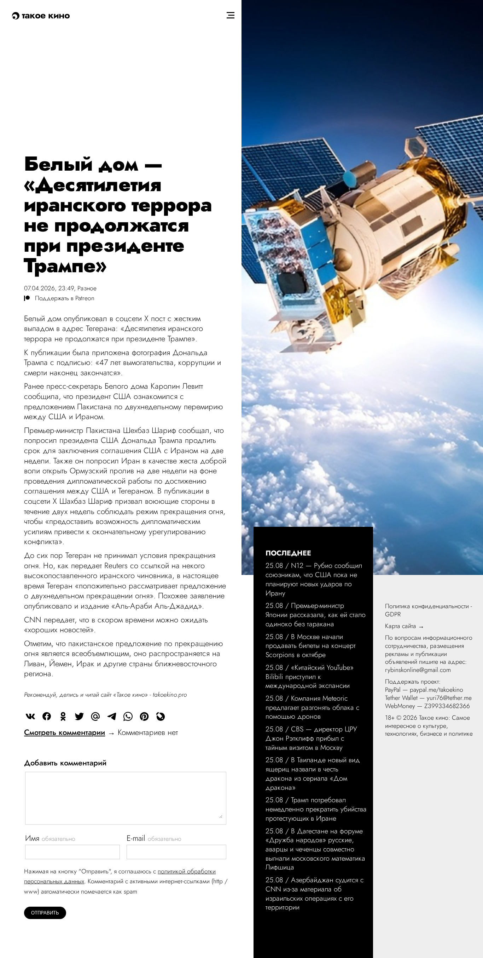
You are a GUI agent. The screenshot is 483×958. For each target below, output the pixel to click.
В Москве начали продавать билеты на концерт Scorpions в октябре (311, 646)
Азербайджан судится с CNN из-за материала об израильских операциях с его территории (314, 893)
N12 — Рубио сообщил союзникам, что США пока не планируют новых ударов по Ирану (314, 579)
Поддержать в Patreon (62, 298)
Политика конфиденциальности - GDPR (428, 610)
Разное (87, 288)
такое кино (44, 15)
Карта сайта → (404, 626)
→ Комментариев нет (101, 732)
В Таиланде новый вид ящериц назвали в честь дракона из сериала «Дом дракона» (313, 773)
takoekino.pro (170, 694)
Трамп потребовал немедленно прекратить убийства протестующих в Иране (316, 809)
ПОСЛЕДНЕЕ (288, 553)
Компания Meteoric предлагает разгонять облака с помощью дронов (312, 707)
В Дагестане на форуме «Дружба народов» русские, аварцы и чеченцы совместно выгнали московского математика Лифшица (315, 849)
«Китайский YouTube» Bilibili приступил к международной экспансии (310, 676)
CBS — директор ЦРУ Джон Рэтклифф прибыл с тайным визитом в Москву (311, 738)
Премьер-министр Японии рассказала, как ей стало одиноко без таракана (316, 614)
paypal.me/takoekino (436, 689)
